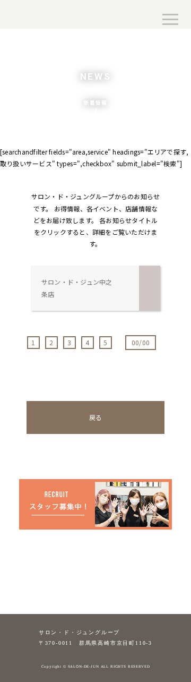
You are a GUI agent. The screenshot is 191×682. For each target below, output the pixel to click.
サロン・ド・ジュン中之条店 (76, 287)
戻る (95, 417)
